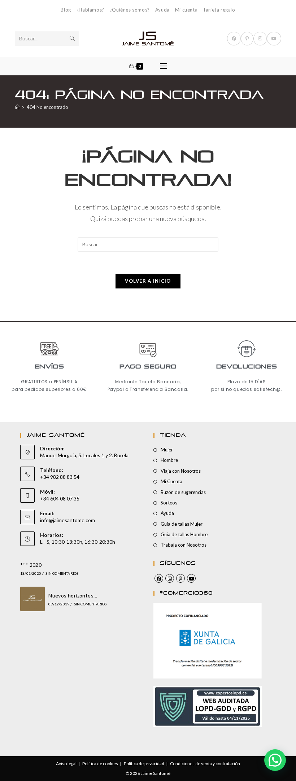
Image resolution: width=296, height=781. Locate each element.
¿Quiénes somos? (130, 10)
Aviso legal (66, 763)
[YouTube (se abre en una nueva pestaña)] (274, 38)
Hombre (169, 460)
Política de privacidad (144, 763)
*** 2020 (31, 565)
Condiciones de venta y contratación (205, 763)
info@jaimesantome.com (67, 520)
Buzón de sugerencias (183, 492)
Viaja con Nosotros (181, 471)
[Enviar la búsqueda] (72, 38)
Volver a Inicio (148, 281)
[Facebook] (158, 578)
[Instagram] (169, 578)
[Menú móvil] (163, 66)
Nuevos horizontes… (72, 595)
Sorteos (169, 503)
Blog (66, 10)
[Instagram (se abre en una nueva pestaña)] (260, 38)
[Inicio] (17, 107)
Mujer (167, 450)
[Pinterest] (180, 578)
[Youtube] (191, 578)
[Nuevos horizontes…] (32, 599)
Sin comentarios (61, 573)
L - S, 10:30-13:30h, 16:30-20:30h (77, 542)
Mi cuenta (186, 10)
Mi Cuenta (171, 481)
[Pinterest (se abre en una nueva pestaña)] (247, 38)
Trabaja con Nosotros (183, 545)
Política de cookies (100, 763)
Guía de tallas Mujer (182, 524)
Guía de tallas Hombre (184, 534)
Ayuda (162, 10)
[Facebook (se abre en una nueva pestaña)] (234, 38)
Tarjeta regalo (219, 10)
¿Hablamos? (90, 10)
